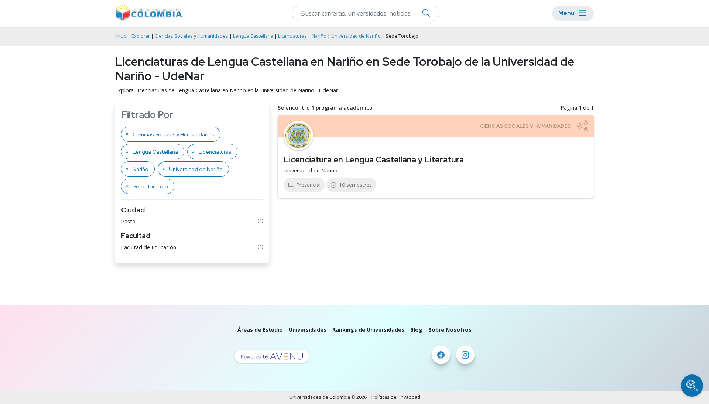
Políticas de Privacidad (395, 397)
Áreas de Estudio (260, 329)
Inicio (121, 36)
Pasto (128, 221)
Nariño (319, 36)
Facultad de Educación (148, 247)
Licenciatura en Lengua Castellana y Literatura (374, 159)
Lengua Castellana (253, 36)
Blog (416, 329)
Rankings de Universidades (368, 329)
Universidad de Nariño (356, 36)
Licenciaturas (292, 36)
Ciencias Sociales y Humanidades (191, 36)
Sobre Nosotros (450, 329)
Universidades (307, 329)
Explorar (140, 36)
